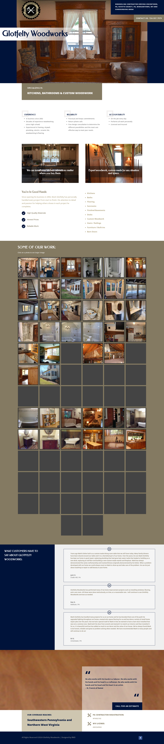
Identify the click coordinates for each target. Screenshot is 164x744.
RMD (73, 737)
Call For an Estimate (127, 706)
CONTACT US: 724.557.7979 (149, 18)
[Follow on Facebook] (140, 738)
